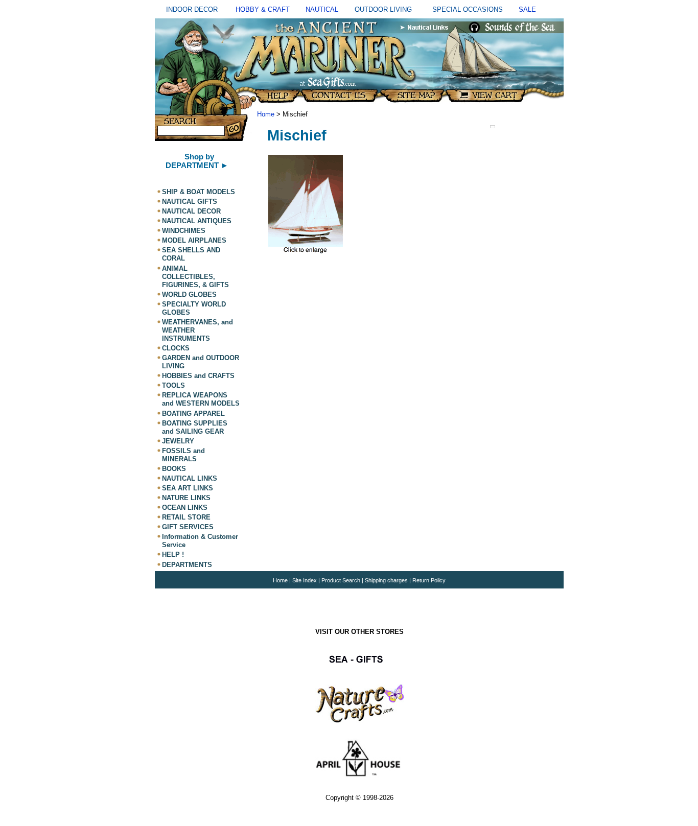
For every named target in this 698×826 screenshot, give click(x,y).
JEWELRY (178, 441)
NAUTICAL (322, 9)
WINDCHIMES (183, 230)
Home (265, 114)
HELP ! (173, 555)
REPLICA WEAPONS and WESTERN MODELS (201, 399)
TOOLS (173, 385)
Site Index (304, 580)
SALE (527, 9)
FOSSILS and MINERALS (183, 455)
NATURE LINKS (186, 498)
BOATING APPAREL (193, 413)
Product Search (340, 580)
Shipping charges (387, 580)
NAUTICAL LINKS (189, 478)
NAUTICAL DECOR (191, 211)
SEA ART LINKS (187, 488)
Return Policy (429, 580)
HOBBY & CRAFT (263, 9)
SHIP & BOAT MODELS (198, 192)
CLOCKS (176, 348)
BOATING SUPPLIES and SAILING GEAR (194, 427)
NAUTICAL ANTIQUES (196, 221)
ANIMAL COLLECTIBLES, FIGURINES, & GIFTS (195, 277)
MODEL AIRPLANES (194, 240)
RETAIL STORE (186, 517)
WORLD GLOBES (189, 294)
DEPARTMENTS (187, 565)
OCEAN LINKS (184, 507)
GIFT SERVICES (188, 527)
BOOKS (174, 469)
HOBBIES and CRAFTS (198, 376)
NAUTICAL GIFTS (189, 201)
